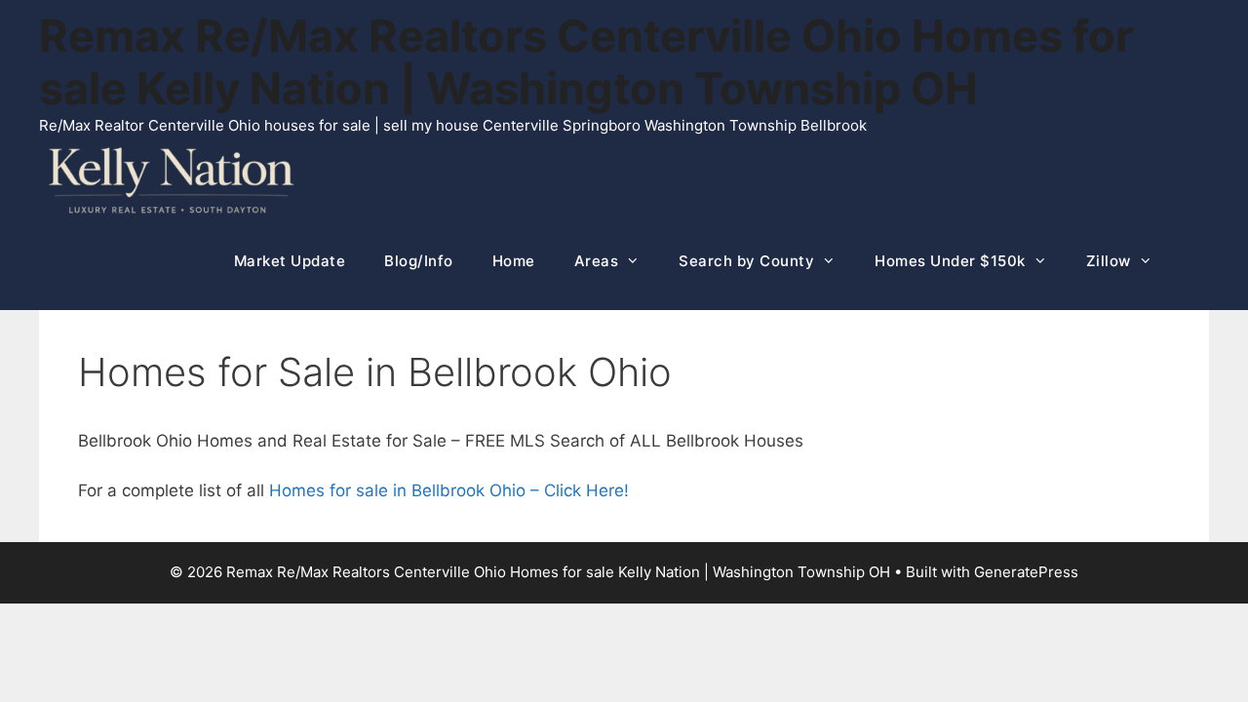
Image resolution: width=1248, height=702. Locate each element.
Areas (596, 261)
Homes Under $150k (950, 261)
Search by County (746, 261)
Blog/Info (418, 261)
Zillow (1108, 261)
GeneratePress (1026, 572)
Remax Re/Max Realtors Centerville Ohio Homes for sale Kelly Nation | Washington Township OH (586, 62)
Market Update (290, 261)
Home (513, 261)
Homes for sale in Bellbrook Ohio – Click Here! (449, 490)
